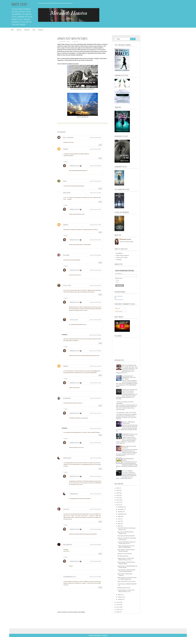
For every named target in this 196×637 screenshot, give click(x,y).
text (118, 282)
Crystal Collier (67, 285)
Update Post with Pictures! (125, 553)
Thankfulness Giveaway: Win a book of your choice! (129, 390)
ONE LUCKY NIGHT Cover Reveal (126, 581)
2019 (117, 493)
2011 (117, 607)
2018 (117, 495)
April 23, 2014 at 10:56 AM (95, 576)
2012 (117, 604)
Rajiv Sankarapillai (67, 545)
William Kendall (67, 398)
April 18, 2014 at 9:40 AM (95, 285)
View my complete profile (126, 241)
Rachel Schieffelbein (68, 137)
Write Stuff (19, 4)
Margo (65, 181)
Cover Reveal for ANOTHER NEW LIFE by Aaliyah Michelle (126, 570)
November (121, 509)
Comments (119, 311)
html (118, 280)
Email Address (118, 273)
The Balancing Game (123, 556)
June (119, 521)
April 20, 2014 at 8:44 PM (95, 561)
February (120, 597)
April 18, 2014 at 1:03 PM (95, 382)
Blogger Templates (102, 635)
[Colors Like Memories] (115, 297)
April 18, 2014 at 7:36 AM (95, 192)
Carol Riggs (66, 509)
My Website (119, 253)
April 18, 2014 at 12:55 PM (95, 366)
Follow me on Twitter (121, 257)
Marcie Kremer (67, 193)
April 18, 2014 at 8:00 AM (95, 255)
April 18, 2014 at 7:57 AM (95, 224)
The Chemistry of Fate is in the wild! (126, 412)
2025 (117, 488)
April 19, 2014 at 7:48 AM (95, 442)
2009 (117, 612)
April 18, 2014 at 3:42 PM (95, 428)
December (121, 507)
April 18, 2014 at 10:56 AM (95, 350)
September (121, 514)
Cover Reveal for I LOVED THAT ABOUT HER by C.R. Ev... (126, 590)
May (119, 523)
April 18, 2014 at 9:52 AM (95, 302)
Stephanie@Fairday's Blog (69, 577)
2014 (117, 505)
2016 (117, 500)
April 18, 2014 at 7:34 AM (95, 181)
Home (12, 30)
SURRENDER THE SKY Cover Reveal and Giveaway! (129, 434)
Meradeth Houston (65, 41)
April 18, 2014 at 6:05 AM (95, 137)
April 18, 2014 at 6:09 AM (95, 149)
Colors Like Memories (119, 296)
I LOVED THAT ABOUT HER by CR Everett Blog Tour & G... (126, 542)
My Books (27, 30)
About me (19, 30)
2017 (117, 497)
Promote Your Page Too (119, 299)
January (120, 599)
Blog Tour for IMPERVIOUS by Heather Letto (126, 532)
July (119, 519)
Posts (118, 308)
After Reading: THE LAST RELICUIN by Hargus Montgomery (127, 578)
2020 (117, 490)
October (120, 511)
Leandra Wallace (67, 458)
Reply (100, 145)
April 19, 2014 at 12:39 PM (95, 319)
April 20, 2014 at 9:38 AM (95, 544)
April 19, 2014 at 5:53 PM (95, 458)
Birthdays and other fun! (124, 587)
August (120, 516)
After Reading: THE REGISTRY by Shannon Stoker (126, 563)
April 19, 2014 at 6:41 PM (95, 509)
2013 (117, 602)
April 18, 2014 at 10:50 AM (95, 335)
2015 (117, 502)
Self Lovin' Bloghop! (127, 471)
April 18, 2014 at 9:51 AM (95, 209)
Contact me (40, 30)
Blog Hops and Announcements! (126, 536)
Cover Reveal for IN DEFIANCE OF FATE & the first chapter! (129, 377)
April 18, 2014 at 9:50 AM (95, 165)
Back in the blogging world (129, 365)
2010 (117, 609)
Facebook (118, 259)
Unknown (65, 149)
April (119, 526)
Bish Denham (66, 255)
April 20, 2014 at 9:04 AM (95, 476)
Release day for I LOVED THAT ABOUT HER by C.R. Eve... (126, 559)
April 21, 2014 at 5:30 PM (95, 493)
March (119, 594)
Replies (66, 161)
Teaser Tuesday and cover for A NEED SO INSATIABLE (126, 546)
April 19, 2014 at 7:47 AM (95, 413)
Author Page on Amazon (122, 255)
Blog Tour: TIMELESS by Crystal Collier (128, 422)
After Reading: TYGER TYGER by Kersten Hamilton (126, 550)
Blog (34, 30)
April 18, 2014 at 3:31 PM (95, 398)
